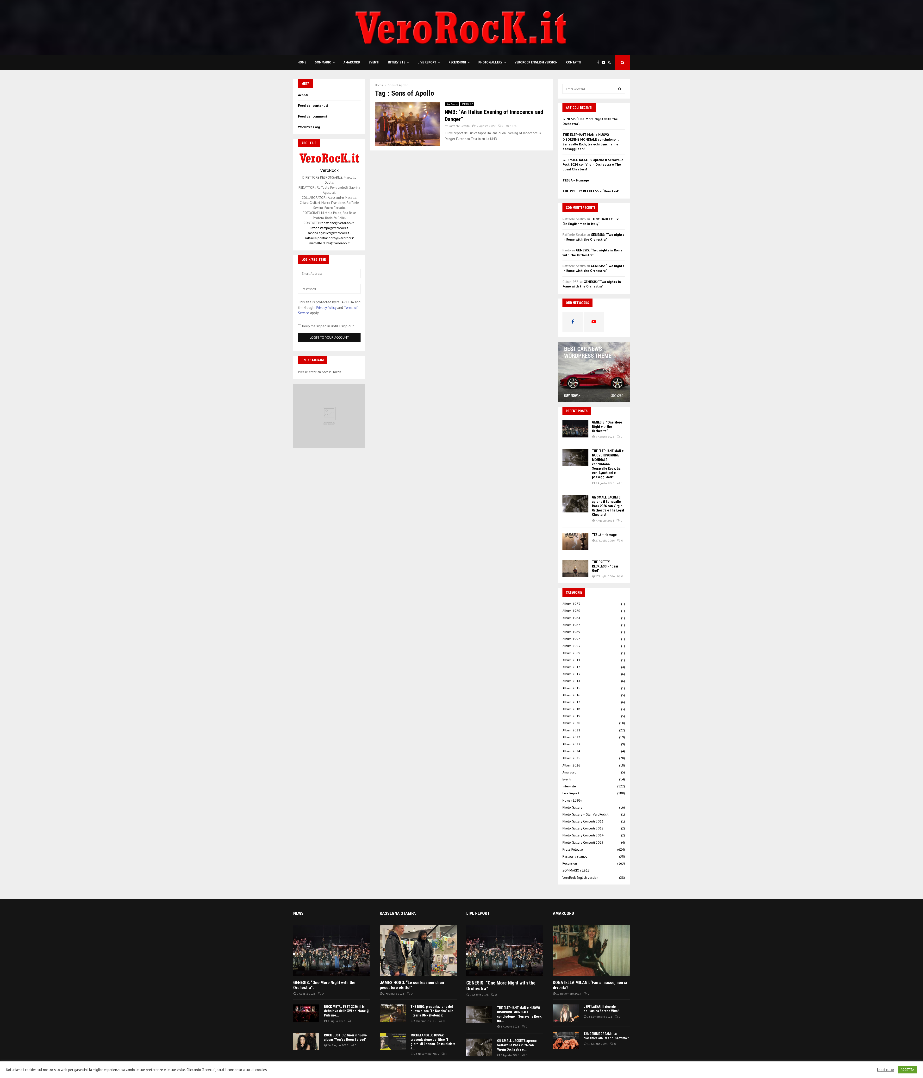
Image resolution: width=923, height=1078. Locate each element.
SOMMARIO (323, 62)
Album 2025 (571, 758)
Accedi (303, 95)
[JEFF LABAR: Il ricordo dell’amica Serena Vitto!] (566, 1013)
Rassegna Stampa (398, 913)
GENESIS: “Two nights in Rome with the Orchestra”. (593, 237)
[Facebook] (599, 62)
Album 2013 (571, 674)
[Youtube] (605, 62)
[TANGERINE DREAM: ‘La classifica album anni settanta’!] (566, 1040)
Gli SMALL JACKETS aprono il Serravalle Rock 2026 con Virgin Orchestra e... (518, 1045)
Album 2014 (571, 681)
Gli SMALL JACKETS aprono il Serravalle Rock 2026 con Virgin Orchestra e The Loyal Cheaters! (593, 164)
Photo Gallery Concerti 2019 (583, 842)
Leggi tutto (885, 1070)
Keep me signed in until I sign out (327, 326)
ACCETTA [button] (907, 1070)
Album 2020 (571, 723)
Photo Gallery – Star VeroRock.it (585, 814)
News (566, 800)
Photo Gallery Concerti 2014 (583, 835)
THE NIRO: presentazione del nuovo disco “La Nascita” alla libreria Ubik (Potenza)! (432, 1011)
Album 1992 (571, 639)
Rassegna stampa (574, 856)
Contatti (573, 62)
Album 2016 (571, 695)
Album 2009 (571, 653)
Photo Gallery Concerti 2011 (583, 821)
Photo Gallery (490, 62)
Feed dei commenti (313, 116)
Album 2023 (571, 744)
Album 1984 (571, 618)
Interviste (396, 62)
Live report (478, 913)
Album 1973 (571, 604)
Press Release (572, 849)
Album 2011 (571, 660)
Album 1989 (571, 632)
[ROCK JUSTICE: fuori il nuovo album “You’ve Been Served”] (306, 1041)
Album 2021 (571, 730)
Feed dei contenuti (313, 105)
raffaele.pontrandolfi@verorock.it (329, 238)
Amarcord (351, 62)
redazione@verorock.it (337, 223)
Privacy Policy (326, 307)
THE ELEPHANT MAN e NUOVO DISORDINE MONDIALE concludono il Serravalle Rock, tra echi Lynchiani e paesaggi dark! (590, 141)
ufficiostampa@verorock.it (329, 228)
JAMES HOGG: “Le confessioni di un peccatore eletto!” (412, 985)
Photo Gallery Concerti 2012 (583, 828)
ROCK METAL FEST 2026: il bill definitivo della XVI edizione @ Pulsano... (346, 1011)
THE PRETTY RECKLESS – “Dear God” (590, 191)
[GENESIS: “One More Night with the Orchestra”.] (575, 428)
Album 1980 (571, 611)
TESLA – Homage (575, 180)
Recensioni (457, 62)
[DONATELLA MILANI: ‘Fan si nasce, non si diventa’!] (591, 950)
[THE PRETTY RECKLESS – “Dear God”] (575, 568)
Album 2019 (571, 716)
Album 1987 (571, 625)
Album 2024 (571, 751)
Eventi (374, 62)
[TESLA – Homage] (575, 541)
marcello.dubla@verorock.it (329, 243)
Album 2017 (571, 702)
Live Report (427, 62)
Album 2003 (571, 646)
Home (302, 62)
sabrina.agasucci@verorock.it (328, 233)
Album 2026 (571, 765)
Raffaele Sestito (459, 126)
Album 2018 (571, 709)
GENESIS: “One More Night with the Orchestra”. (607, 426)
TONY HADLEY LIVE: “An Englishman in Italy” (591, 221)
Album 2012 (571, 667)
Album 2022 (571, 737)
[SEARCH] (620, 89)
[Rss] (610, 62)
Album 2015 (571, 688)
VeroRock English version (536, 62)
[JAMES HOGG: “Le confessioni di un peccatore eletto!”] (418, 950)
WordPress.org (309, 127)
